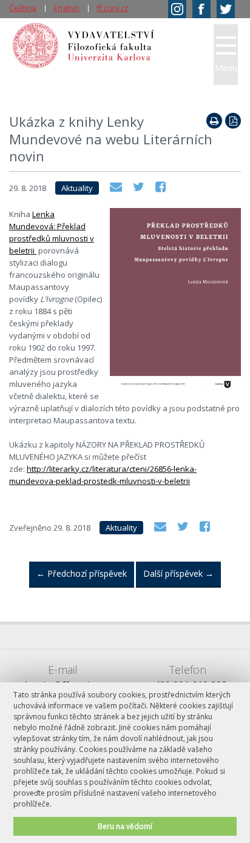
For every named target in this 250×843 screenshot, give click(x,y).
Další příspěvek (178, 573)
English (66, 7)
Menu (226, 67)
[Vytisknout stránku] (214, 121)
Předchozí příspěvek (81, 573)
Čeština (22, 7)
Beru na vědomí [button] (125, 826)
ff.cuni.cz (112, 7)
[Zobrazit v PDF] (233, 121)
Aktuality (77, 188)
